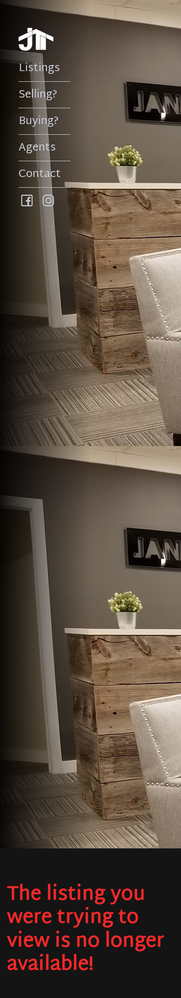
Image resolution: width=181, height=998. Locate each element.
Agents (37, 148)
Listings (39, 68)
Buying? (39, 121)
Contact (40, 174)
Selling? (38, 95)
